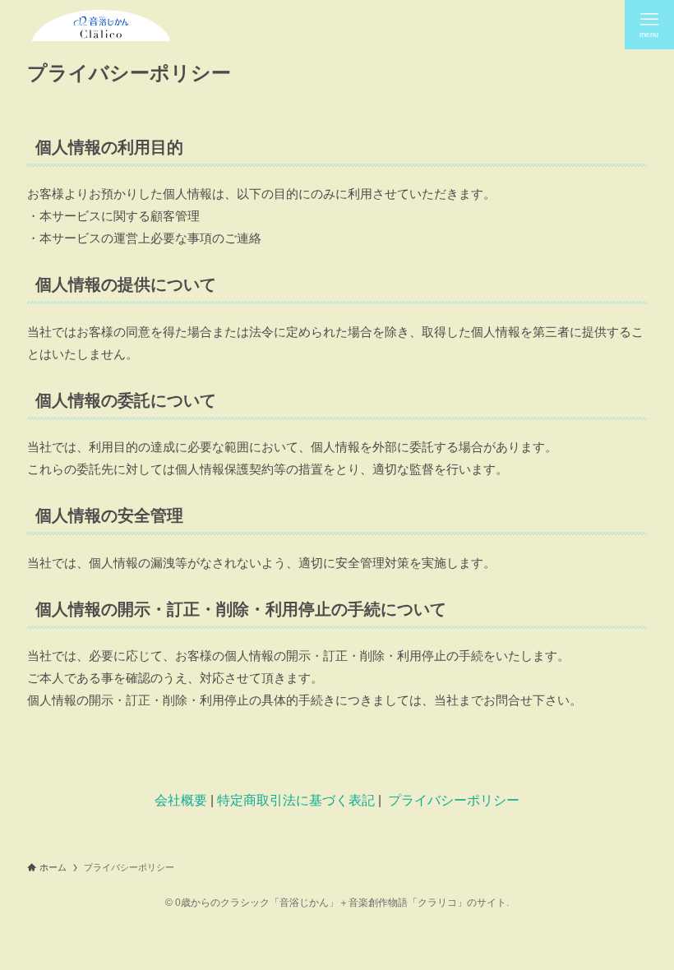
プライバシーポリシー (453, 800)
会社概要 (181, 800)
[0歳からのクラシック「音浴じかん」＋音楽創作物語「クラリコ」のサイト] (100, 24)
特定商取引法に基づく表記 (296, 800)
